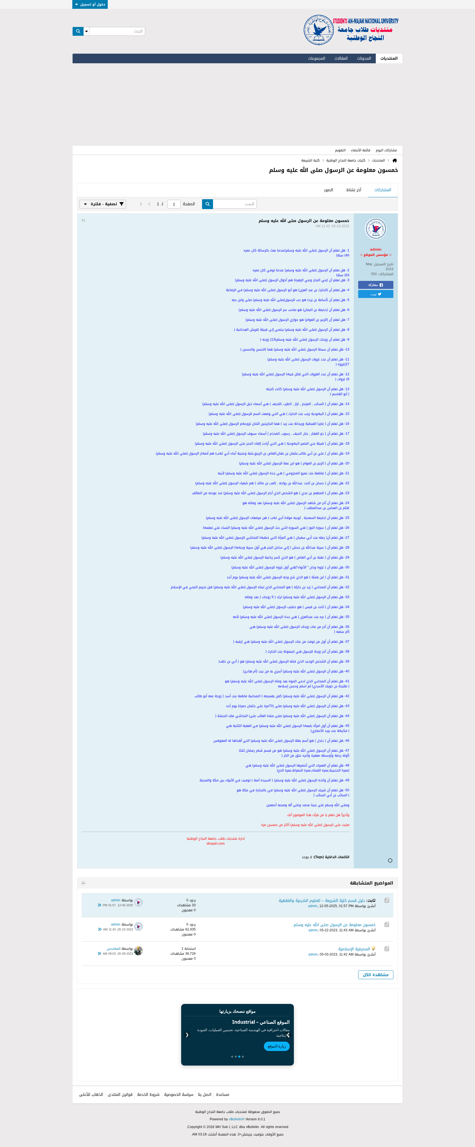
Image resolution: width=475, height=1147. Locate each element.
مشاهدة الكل (376, 975)
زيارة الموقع (277, 1046)
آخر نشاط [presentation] (353, 190)
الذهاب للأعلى (91, 1094)
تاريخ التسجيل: (383, 264)
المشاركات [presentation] (382, 190)
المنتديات (389, 58)
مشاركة (373, 284)
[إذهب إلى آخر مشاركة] (99, 905)
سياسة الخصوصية (178, 1094)
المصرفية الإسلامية (354, 949)
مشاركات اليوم (386, 150)
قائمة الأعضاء (360, 150)
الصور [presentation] (328, 190)
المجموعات (316, 58)
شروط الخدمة (148, 1094)
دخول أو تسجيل (92, 4)
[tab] (383, 190)
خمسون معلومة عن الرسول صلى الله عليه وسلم (334, 925)
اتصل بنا (204, 1094)
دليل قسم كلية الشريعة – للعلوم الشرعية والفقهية (322, 900)
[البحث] (78, 31)
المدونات (364, 58)
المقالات (341, 58)
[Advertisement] (237, 104)
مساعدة (222, 1094)
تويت (373, 294)
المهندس (113, 949)
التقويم (340, 150)
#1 (83, 220)
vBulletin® (236, 1119)
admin (312, 906)
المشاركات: (385, 274)
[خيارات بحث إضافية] (86, 31)
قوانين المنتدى (120, 1094)
